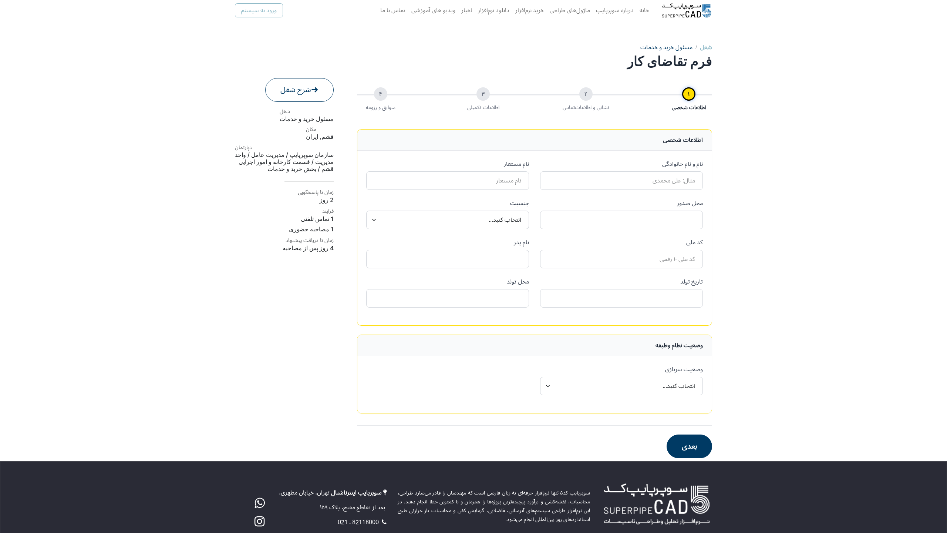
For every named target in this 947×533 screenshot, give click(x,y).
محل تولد (518, 281)
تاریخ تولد (691, 281)
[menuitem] (644, 10)
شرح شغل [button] (295, 90)
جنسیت (519, 203)
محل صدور (690, 203)
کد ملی (694, 242)
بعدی (689, 446)
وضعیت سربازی (684, 369)
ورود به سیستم (259, 10)
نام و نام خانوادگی (682, 164)
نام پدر (521, 242)
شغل (706, 47)
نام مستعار (516, 164)
